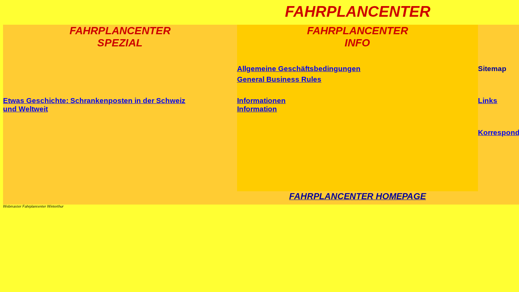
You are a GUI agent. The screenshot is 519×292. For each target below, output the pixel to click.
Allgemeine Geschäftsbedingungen (299, 69)
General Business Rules (279, 79)
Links (487, 101)
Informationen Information (261, 105)
